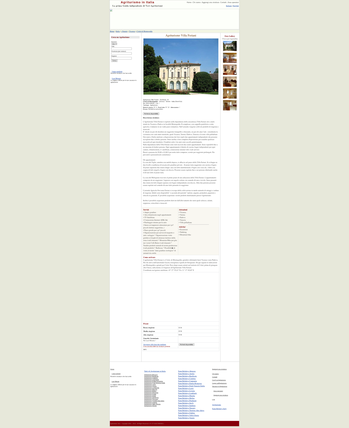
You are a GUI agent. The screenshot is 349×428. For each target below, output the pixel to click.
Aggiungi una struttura (210, 2)
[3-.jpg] (230, 75)
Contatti (223, 2)
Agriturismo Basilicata (151, 376)
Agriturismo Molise (150, 391)
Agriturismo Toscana (151, 399)
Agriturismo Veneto (150, 406)
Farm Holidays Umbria (186, 413)
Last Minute (116, 78)
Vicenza (132, 31)
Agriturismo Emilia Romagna (153, 381)
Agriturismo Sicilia (150, 396)
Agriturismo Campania (151, 379)
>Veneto (124, 31)
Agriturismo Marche (150, 389)
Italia (118, 31)
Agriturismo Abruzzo (151, 375)
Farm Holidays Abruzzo (187, 371)
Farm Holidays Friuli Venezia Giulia (191, 386)
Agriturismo (216, 404)
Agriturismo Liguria (150, 386)
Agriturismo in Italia (137, 2)
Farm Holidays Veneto (186, 418)
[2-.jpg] (230, 63)
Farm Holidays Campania (187, 381)
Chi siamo (197, 2)
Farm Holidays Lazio (186, 388)
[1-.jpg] (230, 51)
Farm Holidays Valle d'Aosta (188, 415)
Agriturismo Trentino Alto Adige (154, 401)
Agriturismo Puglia (150, 394)
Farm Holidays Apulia (186, 373)
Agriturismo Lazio (150, 384)
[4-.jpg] (230, 87)
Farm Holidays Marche (186, 395)
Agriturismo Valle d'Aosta (152, 404)
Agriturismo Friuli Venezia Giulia (154, 383)
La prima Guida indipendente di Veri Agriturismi (137, 5)
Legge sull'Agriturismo (219, 383)
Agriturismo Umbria (150, 402)
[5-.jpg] (230, 98)
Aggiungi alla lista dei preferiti (154, 344)
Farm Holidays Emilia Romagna (190, 383)
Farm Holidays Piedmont (187, 400)
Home (189, 2)
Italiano (229, 5)
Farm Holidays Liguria (186, 391)
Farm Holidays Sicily (186, 403)
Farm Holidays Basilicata (187, 376)
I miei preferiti (117, 71)
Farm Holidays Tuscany (186, 408)
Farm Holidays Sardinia (186, 405)
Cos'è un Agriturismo (219, 380)
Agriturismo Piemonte (151, 393)
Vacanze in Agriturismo (219, 386)
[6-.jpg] (230, 110)
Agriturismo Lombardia (151, 388)
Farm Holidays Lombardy (187, 393)
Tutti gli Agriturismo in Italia (155, 371)
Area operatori (233, 2)
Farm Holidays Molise (186, 398)
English (236, 5)
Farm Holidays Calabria (187, 378)
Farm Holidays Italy (219, 408)
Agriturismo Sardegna (151, 397)
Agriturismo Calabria (151, 378)
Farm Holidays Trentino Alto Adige (191, 410)
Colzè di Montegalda (144, 31)
